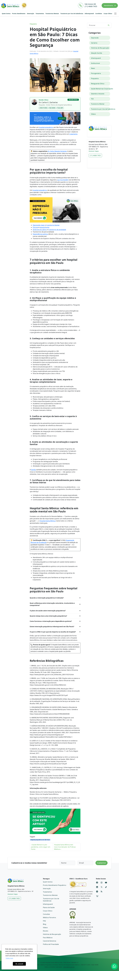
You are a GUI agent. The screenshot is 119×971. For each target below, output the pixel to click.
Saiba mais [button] (9, 958)
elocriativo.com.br (69, 967)
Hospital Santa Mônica (48, 521)
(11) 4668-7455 (95, 155)
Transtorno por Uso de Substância (100, 109)
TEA (92, 99)
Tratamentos (40, 13)
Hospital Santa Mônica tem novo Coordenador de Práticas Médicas (65, 847)
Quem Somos (6, 13)
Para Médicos (48, 938)
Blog (44, 924)
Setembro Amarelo (97, 94)
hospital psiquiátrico (46, 127)
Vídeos (93, 114)
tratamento (73, 134)
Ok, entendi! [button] (19, 963)
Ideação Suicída (96, 53)
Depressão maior (39, 225)
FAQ (44, 921)
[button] (115, 13)
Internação (30, 13)
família (33, 470)
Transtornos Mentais (52, 13)
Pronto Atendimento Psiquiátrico (54, 885)
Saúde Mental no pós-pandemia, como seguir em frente (40, 847)
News (93, 68)
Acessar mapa (94, 151)
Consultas (46, 914)
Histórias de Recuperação (100, 48)
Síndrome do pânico (40, 230)
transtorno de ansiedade (57, 230)
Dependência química (40, 234)
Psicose (35, 227)
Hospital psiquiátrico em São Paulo (40, 840)
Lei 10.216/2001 (62, 180)
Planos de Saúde (49, 907)
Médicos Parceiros (49, 917)
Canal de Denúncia (49, 941)
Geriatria (94, 43)
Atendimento (109, 5)
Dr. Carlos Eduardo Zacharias (57, 151)
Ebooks (45, 931)
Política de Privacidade (51, 944)
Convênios (98, 13)
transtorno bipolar (53, 225)
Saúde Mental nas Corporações (100, 89)
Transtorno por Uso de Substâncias (71, 13)
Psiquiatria (33, 24)
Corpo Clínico (108, 13)
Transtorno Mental (97, 104)
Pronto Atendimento (18, 13)
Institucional (95, 63)
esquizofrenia (44, 227)
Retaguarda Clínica (97, 84)
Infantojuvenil (89, 13)
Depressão (95, 38)
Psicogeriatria (96, 73)
